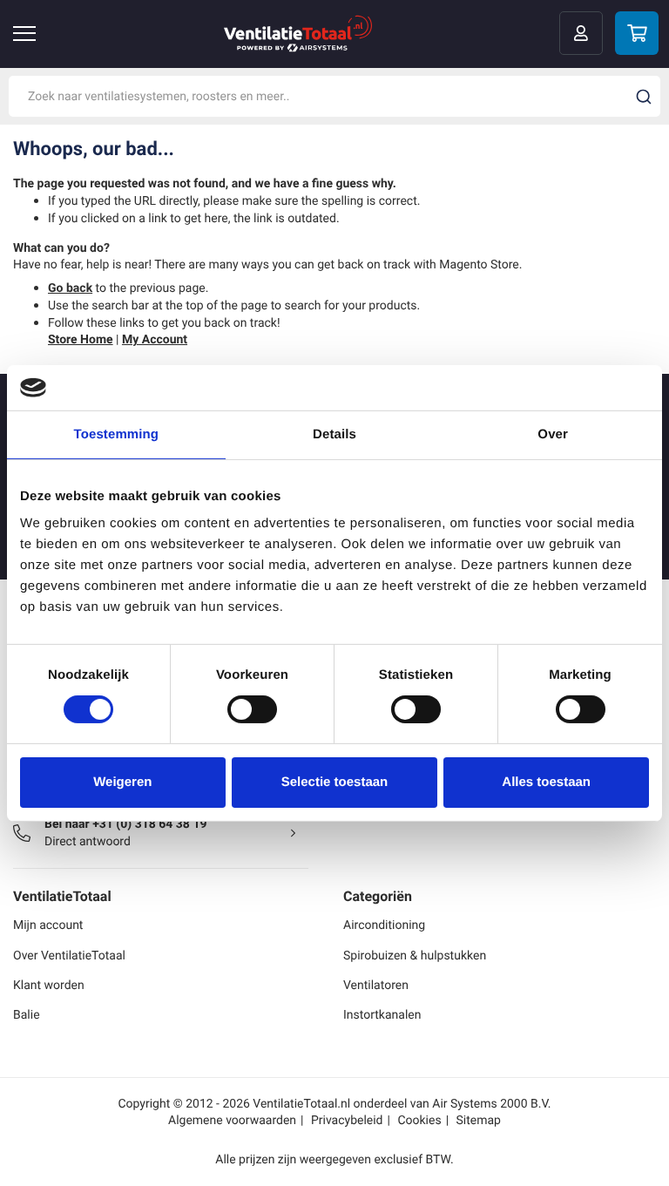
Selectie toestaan (335, 782)
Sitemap (478, 1120)
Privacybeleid (347, 1120)
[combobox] (334, 96)
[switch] (252, 709)
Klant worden (48, 985)
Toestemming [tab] (116, 434)
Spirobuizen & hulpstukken (414, 955)
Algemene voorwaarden (232, 1120)
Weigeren (122, 782)
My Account (154, 339)
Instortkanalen (382, 1014)
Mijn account (48, 925)
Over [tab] (552, 434)
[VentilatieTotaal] (298, 33)
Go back (70, 288)
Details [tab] (334, 434)
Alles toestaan (546, 782)
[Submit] (644, 96)
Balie (26, 1014)
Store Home (80, 339)
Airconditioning (384, 925)
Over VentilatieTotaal (69, 955)
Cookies (419, 1120)
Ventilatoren (376, 985)
